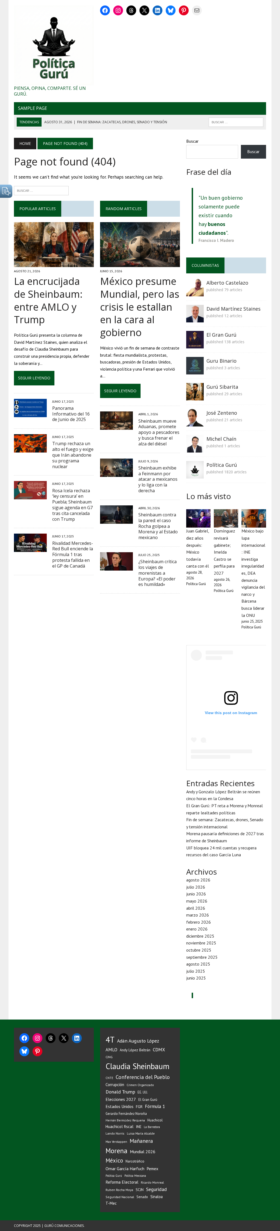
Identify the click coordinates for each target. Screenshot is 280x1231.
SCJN (140, 1189)
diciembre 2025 (200, 936)
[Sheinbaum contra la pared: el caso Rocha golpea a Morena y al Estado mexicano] (116, 520)
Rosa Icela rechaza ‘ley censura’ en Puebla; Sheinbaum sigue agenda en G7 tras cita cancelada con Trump (72, 505)
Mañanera (141, 1140)
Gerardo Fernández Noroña (126, 1113)
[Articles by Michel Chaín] (195, 449)
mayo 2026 (196, 901)
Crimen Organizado (140, 1085)
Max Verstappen (116, 1142)
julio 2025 (195, 971)
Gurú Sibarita (222, 386)
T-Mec (111, 1203)
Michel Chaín (221, 439)
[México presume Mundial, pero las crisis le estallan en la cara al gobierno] (140, 263)
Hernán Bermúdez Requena (125, 1120)
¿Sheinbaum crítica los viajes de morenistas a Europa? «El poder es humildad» (157, 573)
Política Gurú (221, 465)
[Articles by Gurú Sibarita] (195, 397)
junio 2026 (196, 894)
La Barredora (152, 1127)
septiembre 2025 (202, 957)
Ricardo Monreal (152, 1182)
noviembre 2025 (201, 943)
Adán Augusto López (138, 1041)
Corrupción (115, 1084)
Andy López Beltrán (135, 1049)
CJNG (109, 1057)
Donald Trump (120, 1092)
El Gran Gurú (221, 334)
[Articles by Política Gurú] (195, 475)
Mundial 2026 (142, 1151)
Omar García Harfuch (125, 1168)
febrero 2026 (198, 922)
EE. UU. (143, 1092)
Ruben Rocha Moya (119, 1190)
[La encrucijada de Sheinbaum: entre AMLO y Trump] (54, 263)
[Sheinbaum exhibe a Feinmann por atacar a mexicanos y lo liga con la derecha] (116, 473)
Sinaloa (156, 1196)
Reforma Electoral (122, 1182)
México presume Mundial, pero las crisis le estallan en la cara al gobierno (139, 306)
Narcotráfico (135, 1161)
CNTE (109, 1078)
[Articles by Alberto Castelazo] (195, 293)
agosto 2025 (198, 964)
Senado (142, 1197)
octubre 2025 (198, 950)
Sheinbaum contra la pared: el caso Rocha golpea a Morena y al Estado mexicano (158, 526)
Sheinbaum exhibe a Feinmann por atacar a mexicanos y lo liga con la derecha (157, 479)
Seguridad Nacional (120, 1197)
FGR (139, 1106)
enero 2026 (197, 929)
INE (138, 1126)
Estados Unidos (119, 1106)
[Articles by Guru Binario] (195, 371)
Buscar (192, 141)
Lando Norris (115, 1133)
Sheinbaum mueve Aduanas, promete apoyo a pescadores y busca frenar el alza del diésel (158, 432)
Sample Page (32, 108)
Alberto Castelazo (227, 282)
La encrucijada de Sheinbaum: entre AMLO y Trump (48, 300)
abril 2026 (195, 908)
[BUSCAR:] (236, 122)
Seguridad (156, 1189)
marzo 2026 (197, 915)
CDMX (159, 1050)
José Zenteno (221, 413)
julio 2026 (195, 887)
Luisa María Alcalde (141, 1133)
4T (110, 1039)
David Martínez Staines (233, 308)
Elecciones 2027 (121, 1099)
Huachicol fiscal (119, 1126)
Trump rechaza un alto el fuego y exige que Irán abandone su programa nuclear (73, 454)
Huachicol (155, 1120)
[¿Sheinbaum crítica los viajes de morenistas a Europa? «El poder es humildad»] (116, 566)
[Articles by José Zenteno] (195, 423)
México (114, 1160)
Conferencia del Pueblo (143, 1076)
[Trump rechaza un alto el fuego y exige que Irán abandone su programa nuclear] (30, 449)
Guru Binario (221, 360)
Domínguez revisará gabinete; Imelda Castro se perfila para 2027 (224, 552)
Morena (116, 1150)
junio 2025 (196, 978)
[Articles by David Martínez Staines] (195, 319)
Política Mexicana (135, 1176)
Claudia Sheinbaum (138, 1066)
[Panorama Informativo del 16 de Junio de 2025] (30, 413)
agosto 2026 (198, 880)
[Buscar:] (41, 190)
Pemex (152, 1168)
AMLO (111, 1050)
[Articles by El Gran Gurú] (195, 345)
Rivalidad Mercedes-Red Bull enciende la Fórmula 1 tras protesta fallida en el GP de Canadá (72, 554)
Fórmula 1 (155, 1106)
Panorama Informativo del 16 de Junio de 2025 (71, 414)
